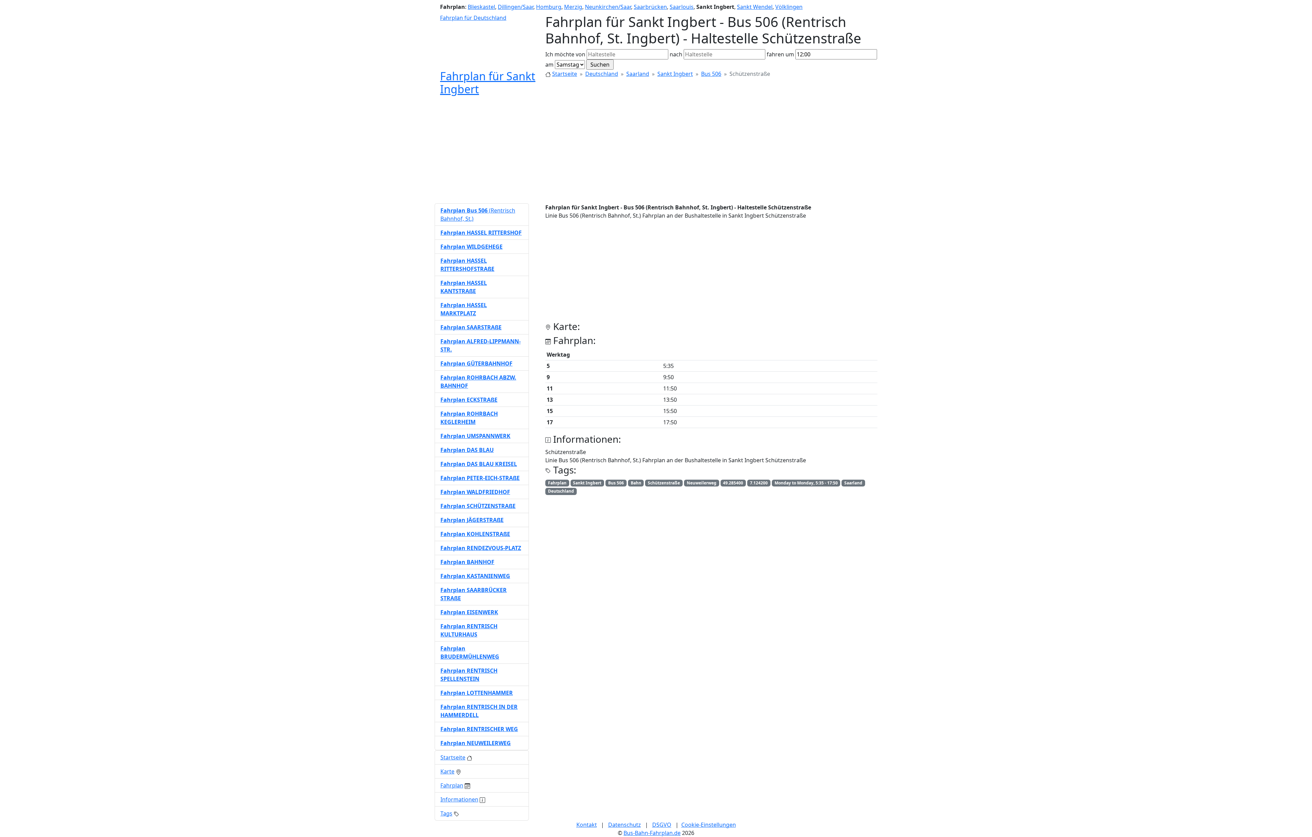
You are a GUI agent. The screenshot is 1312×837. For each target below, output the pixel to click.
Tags (446, 813)
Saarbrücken (650, 7)
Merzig (573, 7)
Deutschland (601, 74)
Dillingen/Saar (515, 7)
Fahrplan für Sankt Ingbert (487, 82)
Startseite (564, 74)
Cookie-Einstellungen (708, 824)
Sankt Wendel (755, 7)
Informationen (459, 799)
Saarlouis (682, 7)
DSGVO (661, 824)
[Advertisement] (656, 150)
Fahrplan (451, 785)
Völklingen (789, 7)
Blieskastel (481, 7)
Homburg (548, 7)
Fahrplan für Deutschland (473, 18)
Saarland (637, 74)
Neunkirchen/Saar (608, 7)
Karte (447, 771)
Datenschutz (624, 824)
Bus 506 (711, 74)
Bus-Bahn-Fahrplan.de (652, 833)
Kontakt (586, 824)
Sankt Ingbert (675, 74)
